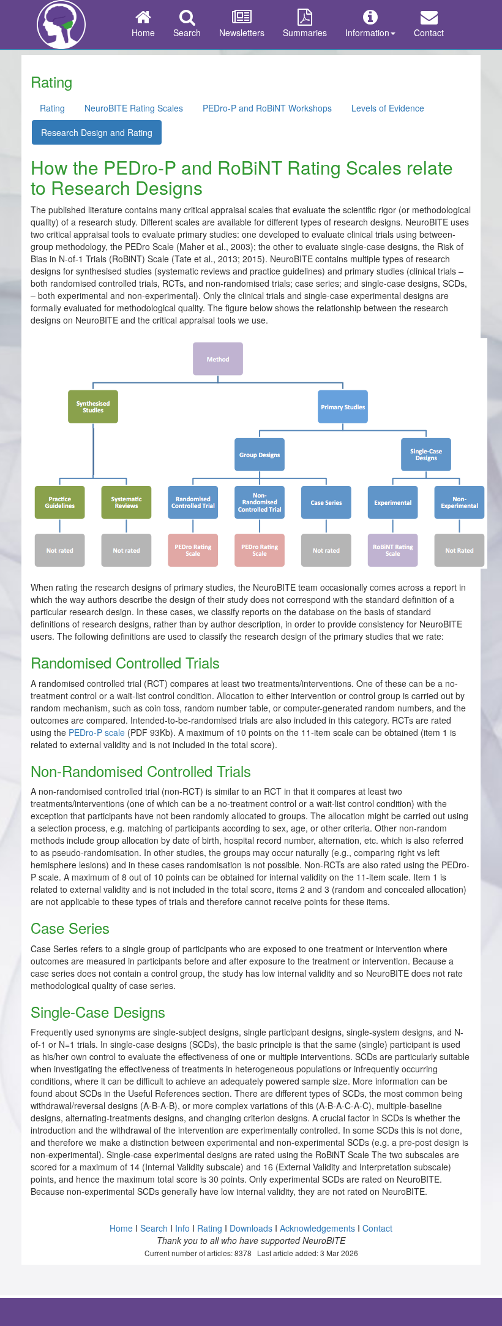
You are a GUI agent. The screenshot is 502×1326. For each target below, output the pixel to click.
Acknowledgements (317, 1228)
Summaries (305, 32)
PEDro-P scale (97, 732)
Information (367, 32)
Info (182, 1228)
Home (143, 32)
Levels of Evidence (387, 108)
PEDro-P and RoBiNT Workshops (267, 108)
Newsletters (241, 32)
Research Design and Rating (96, 132)
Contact (429, 32)
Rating (52, 108)
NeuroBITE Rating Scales (133, 108)
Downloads (251, 1228)
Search (187, 32)
